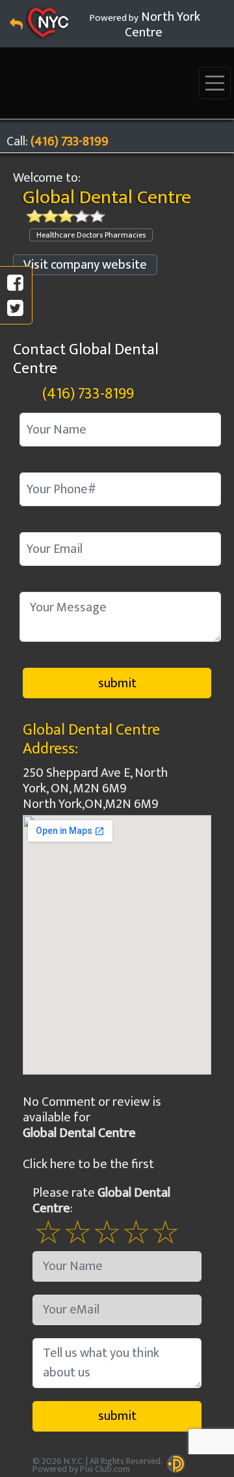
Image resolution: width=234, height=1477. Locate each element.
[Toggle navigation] (215, 83)
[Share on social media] (15, 283)
